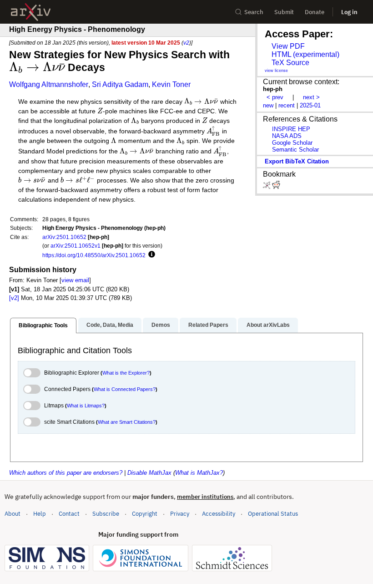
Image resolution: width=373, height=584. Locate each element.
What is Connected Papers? (125, 389)
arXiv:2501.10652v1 (75, 246)
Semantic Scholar (295, 149)
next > (311, 97)
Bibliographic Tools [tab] (43, 325)
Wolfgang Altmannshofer (48, 84)
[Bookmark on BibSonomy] (267, 186)
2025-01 (310, 105)
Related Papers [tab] (208, 325)
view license (276, 70)
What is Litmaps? (86, 405)
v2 (186, 43)
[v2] (14, 298)
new (268, 105)
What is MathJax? (199, 472)
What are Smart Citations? (127, 422)
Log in (349, 12)
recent (286, 105)
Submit (284, 12)
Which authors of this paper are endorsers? (65, 472)
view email (75, 280)
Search (253, 12)
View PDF (288, 46)
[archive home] (30, 12)
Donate (314, 12)
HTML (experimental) (305, 54)
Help (39, 514)
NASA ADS (287, 135)
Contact (69, 514)
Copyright (144, 514)
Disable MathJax (149, 472)
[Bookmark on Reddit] (276, 186)
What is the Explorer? (126, 373)
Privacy (179, 514)
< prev (275, 97)
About (12, 514)
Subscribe (105, 514)
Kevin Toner (171, 84)
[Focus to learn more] (150, 255)
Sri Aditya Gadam (120, 84)
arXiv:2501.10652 (64, 237)
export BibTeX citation (297, 161)
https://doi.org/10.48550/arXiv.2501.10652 (94, 255)
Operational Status (273, 513)
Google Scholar (292, 142)
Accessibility (218, 514)
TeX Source (290, 62)
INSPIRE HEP (291, 129)
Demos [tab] (160, 325)
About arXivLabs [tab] (268, 325)
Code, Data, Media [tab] (109, 325)
